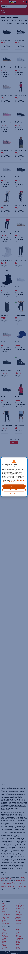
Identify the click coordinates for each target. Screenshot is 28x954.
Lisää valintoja (13, 493)
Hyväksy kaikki (14, 486)
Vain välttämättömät (14, 489)
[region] (14, 476)
